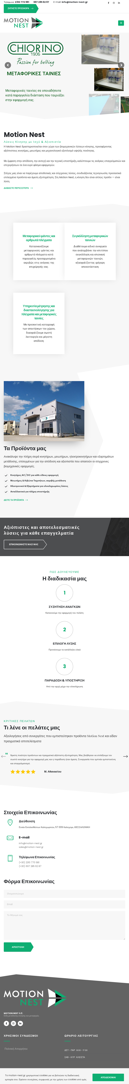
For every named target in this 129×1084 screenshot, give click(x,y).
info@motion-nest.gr (30, 843)
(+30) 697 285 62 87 (30, 866)
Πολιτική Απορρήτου (16, 1049)
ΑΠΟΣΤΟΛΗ (18, 947)
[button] (123, 756)
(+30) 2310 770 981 (29, 862)
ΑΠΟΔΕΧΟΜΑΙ (108, 1077)
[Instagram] (114, 3)
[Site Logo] (23, 23)
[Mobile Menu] (121, 23)
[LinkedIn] (119, 3)
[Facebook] (108, 3)
